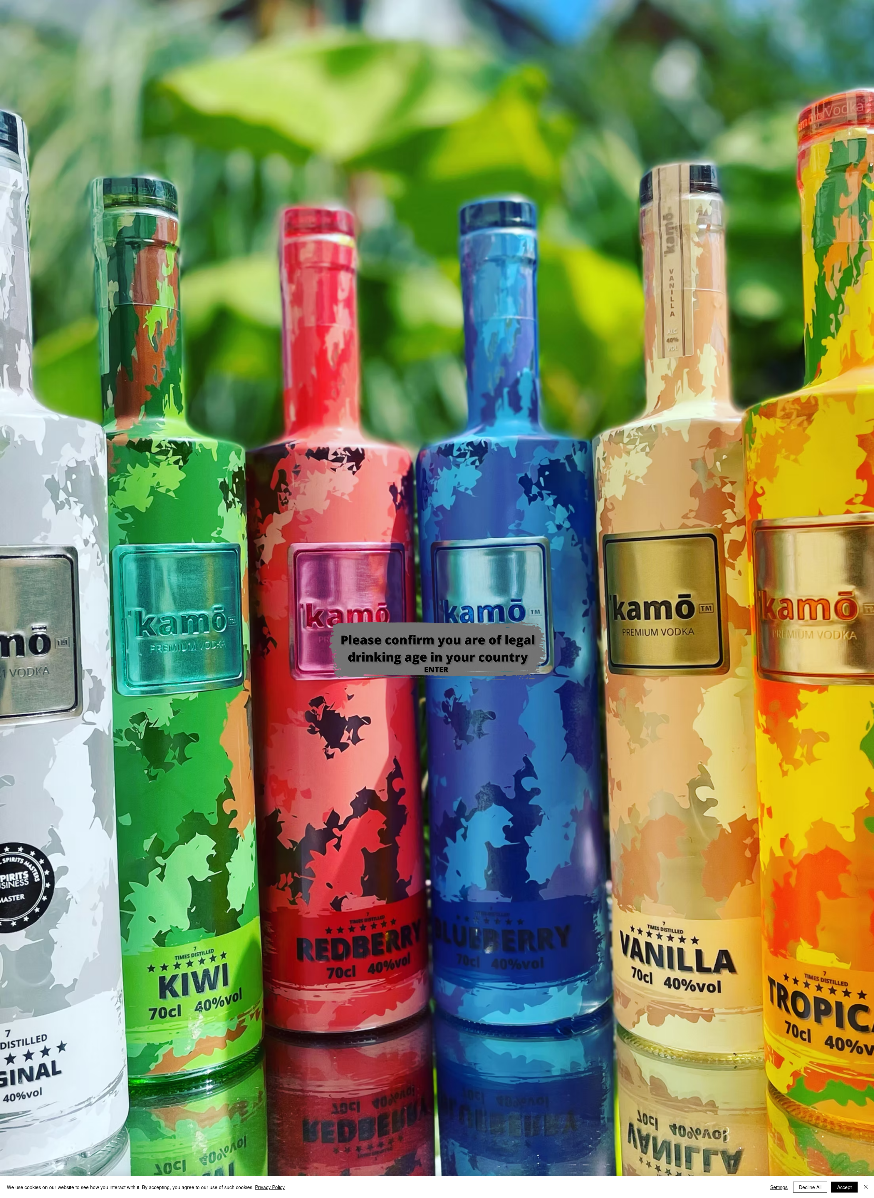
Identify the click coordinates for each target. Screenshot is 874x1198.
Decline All (810, 1187)
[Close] (866, 1187)
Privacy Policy (270, 1187)
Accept (844, 1187)
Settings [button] (779, 1187)
